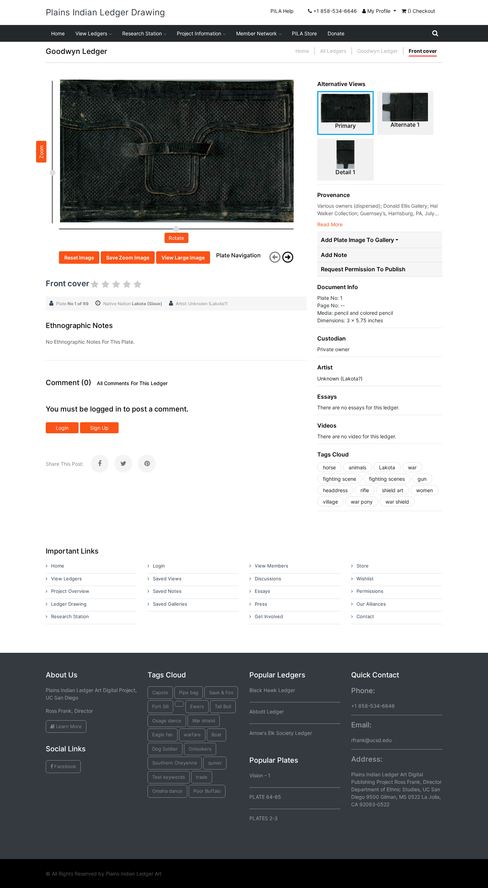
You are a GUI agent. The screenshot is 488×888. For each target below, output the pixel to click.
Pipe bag (188, 692)
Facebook (64, 766)
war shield (397, 502)
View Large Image (183, 257)
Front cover (423, 51)
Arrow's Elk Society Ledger (280, 733)
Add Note (334, 255)
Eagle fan (162, 734)
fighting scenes (387, 479)
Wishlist (365, 578)
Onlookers (200, 749)
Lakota (387, 467)
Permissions (370, 591)
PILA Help (282, 11)
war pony (362, 502)
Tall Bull (223, 706)
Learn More (68, 726)
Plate (72, 303)
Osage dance (166, 720)
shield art (392, 490)
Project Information (199, 33)
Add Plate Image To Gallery (357, 239)
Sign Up (99, 428)
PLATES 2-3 (263, 818)
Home (58, 33)
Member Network (256, 33)
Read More (330, 224)
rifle (364, 490)
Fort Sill (160, 706)
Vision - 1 (259, 775)
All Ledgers (333, 51)
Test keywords (168, 777)
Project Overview (70, 591)
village (330, 502)
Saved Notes (167, 591)
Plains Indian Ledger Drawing (105, 12)
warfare (192, 734)
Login (62, 428)
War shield (203, 720)
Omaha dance (167, 791)
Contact (365, 616)
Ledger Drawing (68, 604)
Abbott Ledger (266, 711)
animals (357, 467)
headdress (335, 490)
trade (202, 777)
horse (329, 467)
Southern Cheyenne (174, 763)
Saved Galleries (170, 604)
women (424, 490)
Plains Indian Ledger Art (133, 874)
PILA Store (304, 33)
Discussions (268, 578)
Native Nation (132, 303)
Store (363, 566)
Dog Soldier (165, 749)
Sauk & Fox (221, 692)
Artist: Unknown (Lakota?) (202, 303)
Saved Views (167, 578)
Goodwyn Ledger (377, 51)
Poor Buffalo (207, 791)
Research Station (142, 33)
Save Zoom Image (127, 257)
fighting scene (339, 479)
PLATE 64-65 (265, 797)
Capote (160, 692)
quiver (215, 763)
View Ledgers (91, 33)
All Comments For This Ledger (132, 383)
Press (261, 604)
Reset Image (79, 257)
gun (422, 479)
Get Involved (269, 616)
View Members (271, 566)
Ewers (197, 706)
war (412, 467)
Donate (336, 33)
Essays (262, 591)
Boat (216, 734)
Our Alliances (371, 604)
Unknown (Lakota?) (340, 378)
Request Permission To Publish (363, 269)
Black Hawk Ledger (272, 690)
